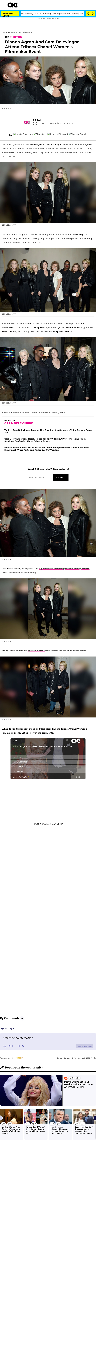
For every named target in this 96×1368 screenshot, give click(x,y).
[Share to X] (40, 134)
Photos (12, 32)
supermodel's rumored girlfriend (64, 568)
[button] (5, 5)
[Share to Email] (77, 134)
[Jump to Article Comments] (10, 134)
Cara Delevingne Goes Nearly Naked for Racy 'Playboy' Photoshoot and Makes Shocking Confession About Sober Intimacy (45, 440)
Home (4, 32)
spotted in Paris (36, 651)
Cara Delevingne (25, 32)
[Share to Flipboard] (58, 134)
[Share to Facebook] (23, 134)
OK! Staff (37, 120)
